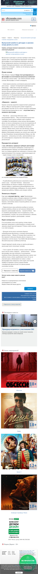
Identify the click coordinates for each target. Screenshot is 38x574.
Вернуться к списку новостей (12, 304)
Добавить (30, 288)
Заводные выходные (27, 29)
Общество (16, 37)
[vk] (33, 270)
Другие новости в (25, 271)
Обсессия (26, 386)
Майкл (27, 427)
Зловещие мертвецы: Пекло (24, 508)
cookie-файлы (17, 565)
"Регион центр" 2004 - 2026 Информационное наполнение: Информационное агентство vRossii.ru (27, 551)
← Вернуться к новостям (10, 271)
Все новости (11, 29)
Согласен (19, 572)
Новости (10, 37)
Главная (4, 37)
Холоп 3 (27, 468)
